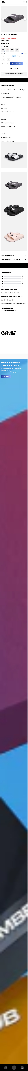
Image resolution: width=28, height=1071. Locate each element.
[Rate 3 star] (7, 300)
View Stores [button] (7, 74)
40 (8, 59)
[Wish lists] (24, 2)
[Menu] (14, 1067)
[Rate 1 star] (2, 300)
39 (4, 60)
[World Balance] (3, 2)
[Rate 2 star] (4, 300)
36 (9, 56)
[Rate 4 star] (10, 300)
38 (20, 56)
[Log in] (22, 1067)
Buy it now (14, 68)
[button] (26, 2)
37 (13, 56)
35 (4, 56)
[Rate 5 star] (12, 300)
